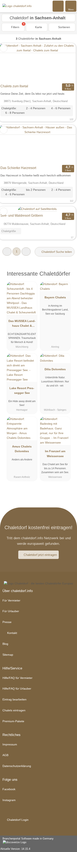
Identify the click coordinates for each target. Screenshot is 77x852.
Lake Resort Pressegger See (21, 390)
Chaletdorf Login (17, 819)
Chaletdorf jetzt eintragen (40, 555)
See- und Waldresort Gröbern (21, 215)
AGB (5, 755)
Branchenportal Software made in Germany (27, 840)
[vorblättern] (65, 62)
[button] (6, 251)
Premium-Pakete (13, 721)
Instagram (9, 800)
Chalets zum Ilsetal (14, 86)
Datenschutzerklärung (16, 766)
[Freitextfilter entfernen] (58, 6)
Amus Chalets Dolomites (22, 449)
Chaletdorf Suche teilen (56, 251)
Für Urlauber (10, 611)
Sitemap (7, 654)
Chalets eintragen (13, 710)
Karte (38, 27)
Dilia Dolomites (55, 369)
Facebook (8, 789)
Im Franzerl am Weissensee (55, 454)
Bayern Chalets (55, 297)
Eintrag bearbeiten (14, 699)
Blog (5, 643)
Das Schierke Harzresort (18, 168)
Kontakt (11, 633)
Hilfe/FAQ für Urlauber (16, 688)
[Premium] (68, 275)
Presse (6, 622)
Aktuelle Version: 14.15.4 (15, 848)
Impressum (9, 744)
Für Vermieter (11, 600)
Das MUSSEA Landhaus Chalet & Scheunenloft (22, 324)
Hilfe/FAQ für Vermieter (17, 678)
